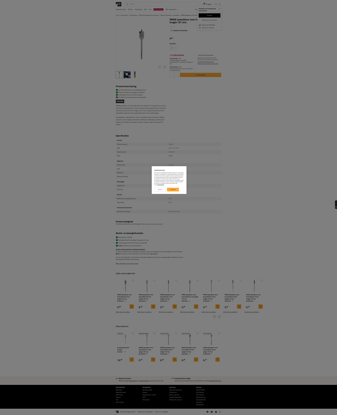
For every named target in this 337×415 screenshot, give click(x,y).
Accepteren (173, 189)
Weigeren (160, 189)
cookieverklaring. (160, 184)
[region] (169, 180)
